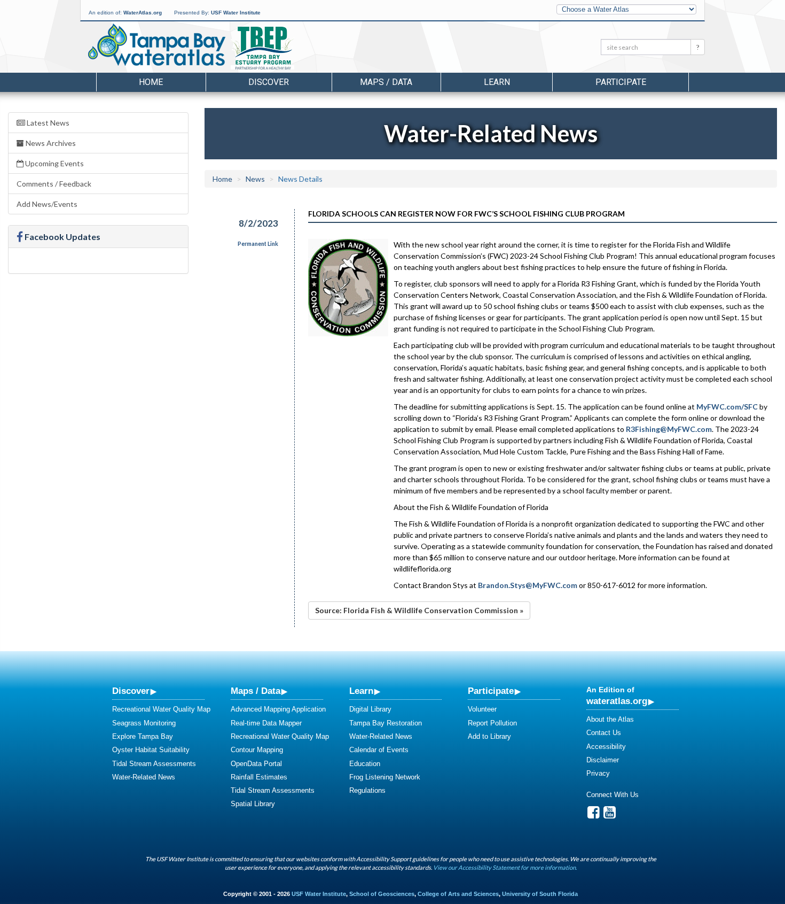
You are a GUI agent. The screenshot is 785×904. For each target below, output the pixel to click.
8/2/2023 (258, 223)
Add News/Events (47, 203)
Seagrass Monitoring (144, 723)
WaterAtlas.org (142, 13)
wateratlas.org (616, 701)
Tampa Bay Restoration (385, 723)
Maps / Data (255, 690)
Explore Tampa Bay (142, 736)
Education (364, 764)
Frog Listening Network (384, 777)
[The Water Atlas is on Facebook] (593, 815)
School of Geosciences (381, 894)
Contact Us (603, 733)
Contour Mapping (257, 750)
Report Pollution (492, 723)
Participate (491, 690)
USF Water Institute (236, 13)
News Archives (50, 143)
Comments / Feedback (54, 183)
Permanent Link (258, 244)
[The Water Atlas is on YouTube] (609, 815)
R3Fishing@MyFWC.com (669, 429)
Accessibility (606, 747)
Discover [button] (268, 82)
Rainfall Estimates (259, 777)
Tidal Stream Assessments (154, 764)
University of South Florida (540, 894)
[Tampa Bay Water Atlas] (156, 45)
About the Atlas (610, 719)
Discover (131, 690)
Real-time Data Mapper (266, 723)
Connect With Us (612, 795)
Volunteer (482, 709)
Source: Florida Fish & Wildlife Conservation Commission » (419, 610)
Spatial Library (253, 804)
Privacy (598, 773)
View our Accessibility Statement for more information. (505, 867)
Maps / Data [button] (386, 82)
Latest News (47, 122)
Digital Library (370, 709)
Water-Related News (143, 777)
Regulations (367, 790)
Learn (361, 690)
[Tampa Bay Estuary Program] (293, 49)
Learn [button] (497, 82)
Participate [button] (620, 82)
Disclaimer (602, 760)
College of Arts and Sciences (458, 894)
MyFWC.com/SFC (727, 406)
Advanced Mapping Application (278, 709)
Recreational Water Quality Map (161, 709)
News (255, 178)
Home (151, 82)
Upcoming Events (53, 163)
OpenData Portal (256, 764)
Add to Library (489, 736)
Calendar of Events (379, 750)
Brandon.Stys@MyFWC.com (527, 585)
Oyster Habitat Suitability (151, 750)
